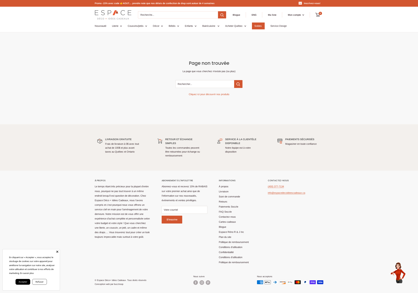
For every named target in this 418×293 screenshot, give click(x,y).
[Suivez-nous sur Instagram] (202, 282)
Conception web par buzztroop (109, 284)
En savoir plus (27, 273)
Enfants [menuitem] (189, 25)
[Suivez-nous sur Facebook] (195, 282)
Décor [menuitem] (156, 25)
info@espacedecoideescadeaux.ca (286, 192)
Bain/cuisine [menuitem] (209, 25)
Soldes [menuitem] (258, 25)
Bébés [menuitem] (172, 25)
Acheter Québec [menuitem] (234, 25)
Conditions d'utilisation (230, 247)
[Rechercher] (222, 14)
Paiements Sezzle (228, 206)
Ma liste (272, 15)
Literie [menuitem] (115, 25)
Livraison (223, 191)
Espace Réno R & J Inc (231, 232)
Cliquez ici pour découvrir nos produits (209, 94)
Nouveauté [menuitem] (100, 25)
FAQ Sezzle (225, 211)
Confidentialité (226, 252)
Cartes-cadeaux (227, 221)
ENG (254, 15)
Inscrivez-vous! (312, 3)
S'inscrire (172, 219)
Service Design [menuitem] (278, 25)
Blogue (236, 15)
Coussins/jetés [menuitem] (136, 25)
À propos (223, 186)
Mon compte (295, 15)
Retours (223, 201)
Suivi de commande (229, 196)
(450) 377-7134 (276, 186)
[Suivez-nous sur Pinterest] (208, 282)
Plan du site (225, 237)
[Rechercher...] (238, 84)
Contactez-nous (227, 216)
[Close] (57, 251)
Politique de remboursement (234, 242)
